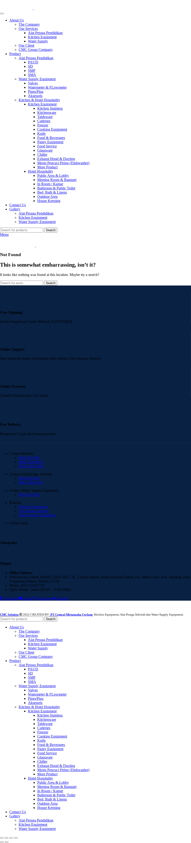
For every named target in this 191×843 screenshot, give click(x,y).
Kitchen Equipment (42, 37)
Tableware (45, 117)
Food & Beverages (51, 138)
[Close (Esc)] (2, 838)
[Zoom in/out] (16, 838)
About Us (16, 20)
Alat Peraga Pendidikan (45, 33)
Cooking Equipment (52, 129)
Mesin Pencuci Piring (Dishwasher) (63, 163)
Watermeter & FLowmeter (47, 87)
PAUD (33, 62)
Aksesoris (35, 96)
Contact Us (17, 205)
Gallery (14, 209)
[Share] (6, 838)
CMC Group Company (36, 50)
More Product (47, 167)
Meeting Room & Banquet (56, 180)
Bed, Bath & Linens (52, 192)
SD (30, 66)
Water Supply (38, 41)
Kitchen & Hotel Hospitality (39, 100)
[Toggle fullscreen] (11, 838)
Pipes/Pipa (35, 92)
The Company (29, 24)
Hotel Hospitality (40, 171)
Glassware (45, 150)
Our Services (28, 29)
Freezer (42, 125)
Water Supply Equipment (37, 79)
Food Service (47, 146)
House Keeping (48, 201)
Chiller (42, 155)
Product (15, 54)
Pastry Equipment (50, 142)
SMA (32, 75)
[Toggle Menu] (2, 13)
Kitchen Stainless (50, 108)
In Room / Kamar (50, 184)
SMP (31, 71)
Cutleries (43, 121)
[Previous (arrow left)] (2, 842)
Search (50, 230)
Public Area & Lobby (53, 176)
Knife (41, 134)
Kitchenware (46, 113)
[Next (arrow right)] (6, 842)
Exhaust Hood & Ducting (56, 159)
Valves (33, 83)
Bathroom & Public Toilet (56, 188)
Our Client (26, 45)
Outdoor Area (47, 197)
